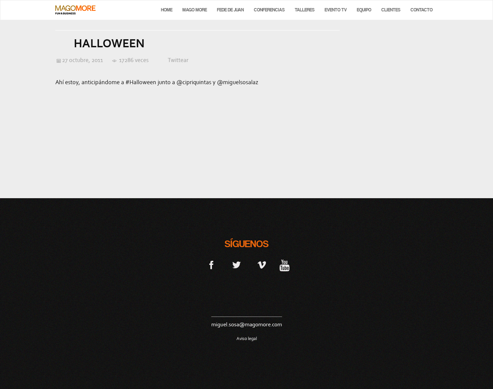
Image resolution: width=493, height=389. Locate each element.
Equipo (364, 10)
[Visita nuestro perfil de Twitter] (236, 264)
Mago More (194, 10)
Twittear (178, 60)
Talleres (305, 10)
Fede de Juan (230, 10)
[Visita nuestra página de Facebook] (211, 264)
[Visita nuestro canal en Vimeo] (261, 264)
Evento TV (336, 10)
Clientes (390, 10)
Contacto (421, 10)
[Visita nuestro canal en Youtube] (284, 264)
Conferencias (269, 10)
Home (166, 10)
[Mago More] (75, 9)
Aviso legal (246, 338)
